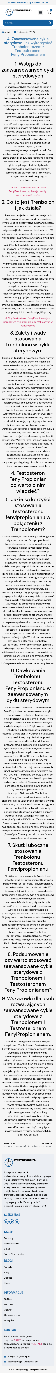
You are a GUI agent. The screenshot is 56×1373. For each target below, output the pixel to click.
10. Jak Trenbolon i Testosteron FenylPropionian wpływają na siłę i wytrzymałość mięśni (28, 191)
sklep (8, 1232)
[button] (40, 12)
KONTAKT (36, 1344)
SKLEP (17, 1340)
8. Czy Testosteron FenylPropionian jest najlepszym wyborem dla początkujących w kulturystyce (28, 322)
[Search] (50, 23)
